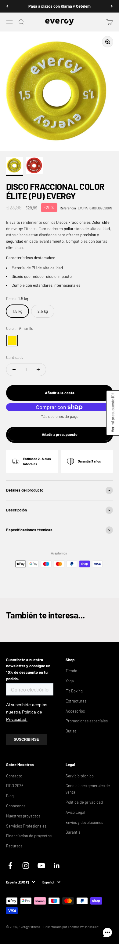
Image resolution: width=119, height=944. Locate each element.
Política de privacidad (84, 802)
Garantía (73, 832)
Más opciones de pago (59, 416)
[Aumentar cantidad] (38, 369)
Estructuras (76, 701)
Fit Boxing (74, 690)
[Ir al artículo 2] (34, 166)
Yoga (70, 680)
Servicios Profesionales (26, 826)
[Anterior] (7, 6)
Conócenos (15, 805)
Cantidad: (14, 357)
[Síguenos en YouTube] (41, 865)
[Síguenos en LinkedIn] (57, 865)
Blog (10, 795)
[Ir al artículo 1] (14, 166)
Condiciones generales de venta (88, 789)
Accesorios (75, 711)
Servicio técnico (80, 775)
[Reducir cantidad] (14, 369)
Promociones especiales (87, 720)
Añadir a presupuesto (60, 434)
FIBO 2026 (14, 785)
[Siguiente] (112, 6)
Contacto (14, 775)
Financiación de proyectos (29, 835)
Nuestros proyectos (23, 815)
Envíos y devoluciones (84, 822)
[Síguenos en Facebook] (10, 865)
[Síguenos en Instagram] (26, 865)
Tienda (71, 670)
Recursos (14, 845)
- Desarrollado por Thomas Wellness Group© (73, 927)
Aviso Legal (75, 812)
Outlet (71, 730)
